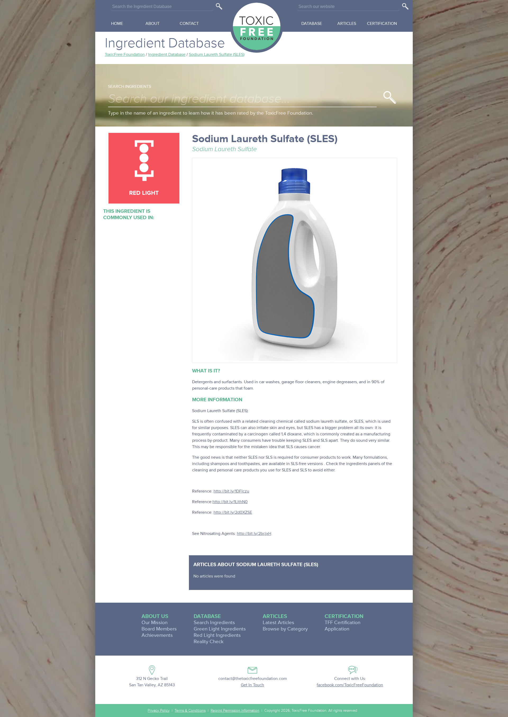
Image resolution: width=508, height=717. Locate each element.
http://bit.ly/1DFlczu (231, 491)
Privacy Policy (159, 711)
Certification (382, 23)
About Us (155, 616)
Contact (189, 23)
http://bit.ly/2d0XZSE (233, 512)
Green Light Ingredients (220, 629)
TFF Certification (342, 623)
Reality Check (209, 642)
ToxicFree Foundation (125, 54)
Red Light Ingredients (217, 635)
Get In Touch (252, 685)
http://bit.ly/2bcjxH (254, 533)
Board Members (159, 629)
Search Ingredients (129, 86)
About (153, 23)
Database (311, 23)
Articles (346, 23)
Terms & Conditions (190, 711)
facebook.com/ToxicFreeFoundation (350, 685)
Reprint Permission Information (235, 711)
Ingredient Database (166, 54)
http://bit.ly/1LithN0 (230, 501)
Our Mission (154, 623)
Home (117, 23)
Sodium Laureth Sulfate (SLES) (216, 54)
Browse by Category (285, 629)
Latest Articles (278, 623)
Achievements (157, 635)
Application (337, 629)
